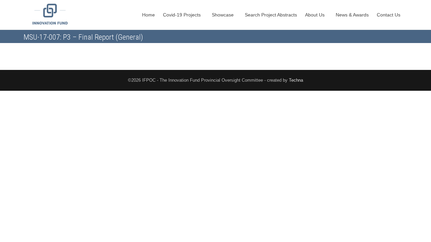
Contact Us (389, 14)
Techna (296, 80)
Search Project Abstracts (271, 14)
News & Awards (352, 14)
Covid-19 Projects (182, 14)
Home (148, 14)
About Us (315, 14)
